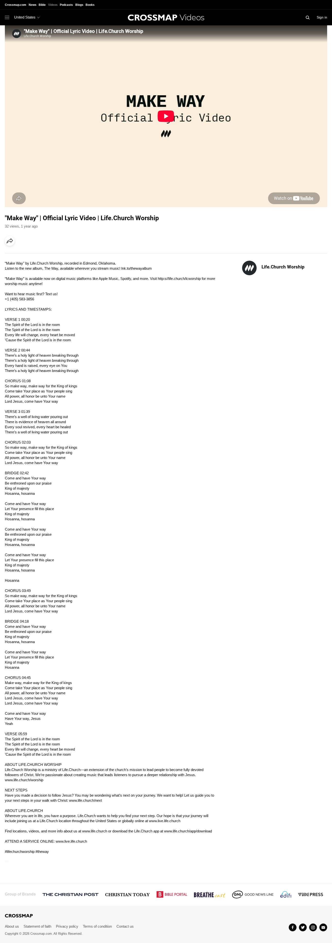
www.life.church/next (85, 800)
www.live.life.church (164, 821)
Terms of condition (97, 926)
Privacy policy (67, 926)
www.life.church (94, 831)
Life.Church (39, 263)
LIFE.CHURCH (30, 764)
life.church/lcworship (184, 278)
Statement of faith (37, 926)
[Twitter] (303, 927)
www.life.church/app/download (188, 831)
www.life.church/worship (24, 780)
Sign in (322, 17)
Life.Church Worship (283, 267)
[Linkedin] (21, 254)
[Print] (51, 254)
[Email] (41, 254)
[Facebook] (11, 254)
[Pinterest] (31, 254)
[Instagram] (313, 927)
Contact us (125, 926)
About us (12, 926)
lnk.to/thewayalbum (136, 268)
